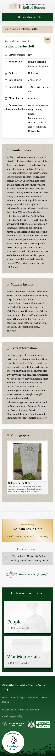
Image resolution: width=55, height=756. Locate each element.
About (13, 697)
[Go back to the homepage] (27, 6)
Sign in (5, 702)
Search (43, 697)
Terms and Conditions (28, 710)
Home (7, 29)
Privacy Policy (9, 710)
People (15, 29)
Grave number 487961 (32, 574)
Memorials (33, 697)
